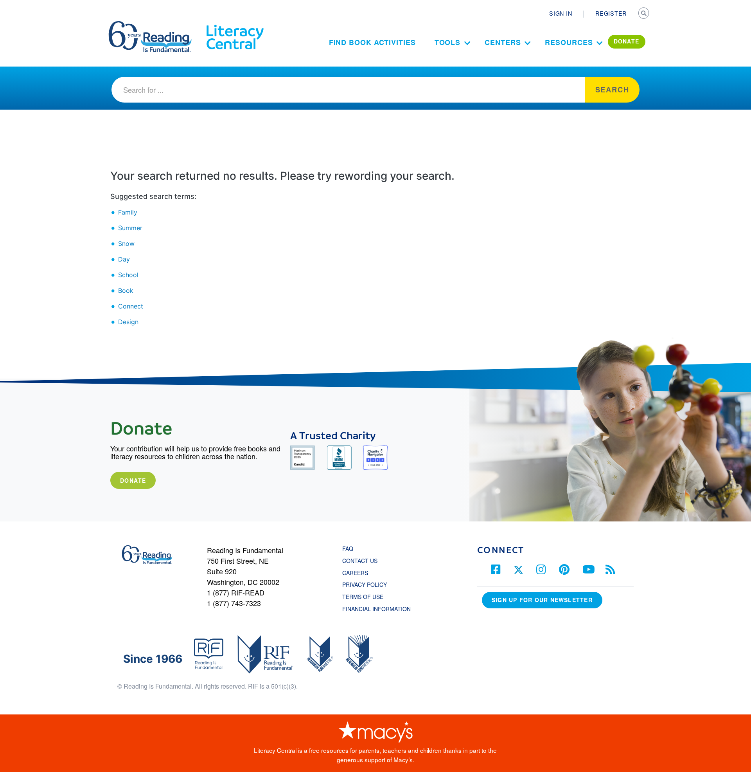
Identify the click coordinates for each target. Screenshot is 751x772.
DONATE (627, 41)
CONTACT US (362, 561)
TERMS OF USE (366, 597)
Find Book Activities (372, 42)
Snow (126, 243)
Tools (448, 42)
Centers (503, 42)
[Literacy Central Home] (234, 24)
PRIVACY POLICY (364, 584)
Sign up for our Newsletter (542, 600)
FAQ (347, 548)
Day (124, 259)
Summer (130, 228)
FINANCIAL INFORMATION (376, 609)
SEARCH (644, 14)
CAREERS (355, 573)
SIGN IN (560, 13)
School (128, 275)
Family (127, 212)
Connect (130, 306)
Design (128, 322)
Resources (569, 42)
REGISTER (611, 13)
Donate (133, 480)
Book (125, 290)
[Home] (155, 24)
